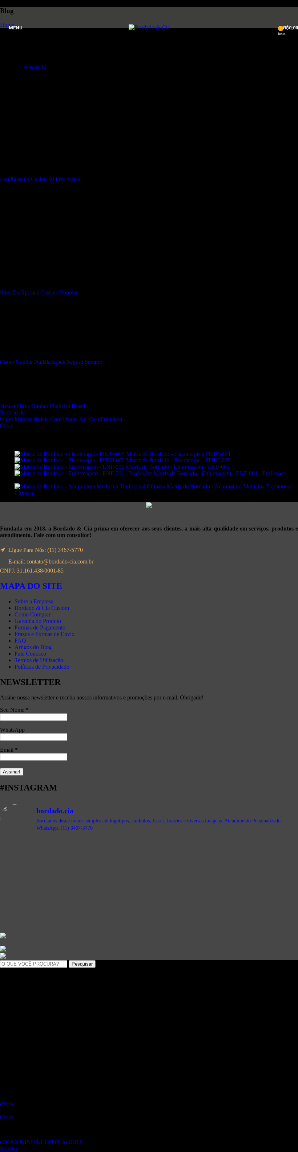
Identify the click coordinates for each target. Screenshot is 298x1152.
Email (9, 750)
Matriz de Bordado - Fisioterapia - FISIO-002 (179, 460)
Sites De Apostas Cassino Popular (39, 292)
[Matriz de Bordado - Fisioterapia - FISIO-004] (70, 454)
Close (6, 425)
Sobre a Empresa (34, 601)
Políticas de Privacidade (42, 667)
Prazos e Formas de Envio (44, 634)
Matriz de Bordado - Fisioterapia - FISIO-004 (179, 454)
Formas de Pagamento (40, 627)
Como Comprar (33, 614)
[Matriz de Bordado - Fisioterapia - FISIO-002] (70, 460)
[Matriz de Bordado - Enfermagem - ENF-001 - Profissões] (84, 473)
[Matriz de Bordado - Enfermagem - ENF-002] (70, 467)
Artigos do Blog (33, 647)
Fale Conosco (30, 654)
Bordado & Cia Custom (42, 608)
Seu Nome (14, 710)
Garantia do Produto (38, 621)
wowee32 (35, 67)
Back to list (13, 412)
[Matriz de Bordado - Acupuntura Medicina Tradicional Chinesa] (91, 486)
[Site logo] (149, 27)
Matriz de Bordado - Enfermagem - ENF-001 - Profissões (220, 473)
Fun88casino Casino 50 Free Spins (40, 179)
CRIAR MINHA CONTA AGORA (41, 1142)
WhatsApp (12, 730)
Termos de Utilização (39, 660)
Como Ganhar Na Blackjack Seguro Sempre (51, 362)
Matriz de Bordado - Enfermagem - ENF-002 (178, 467)
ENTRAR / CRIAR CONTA (63, 1072)
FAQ (20, 640)
